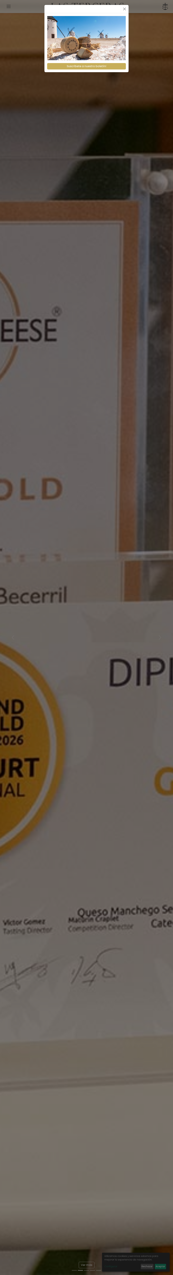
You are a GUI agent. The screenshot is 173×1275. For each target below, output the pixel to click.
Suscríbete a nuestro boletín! (86, 66)
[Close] (124, 9)
